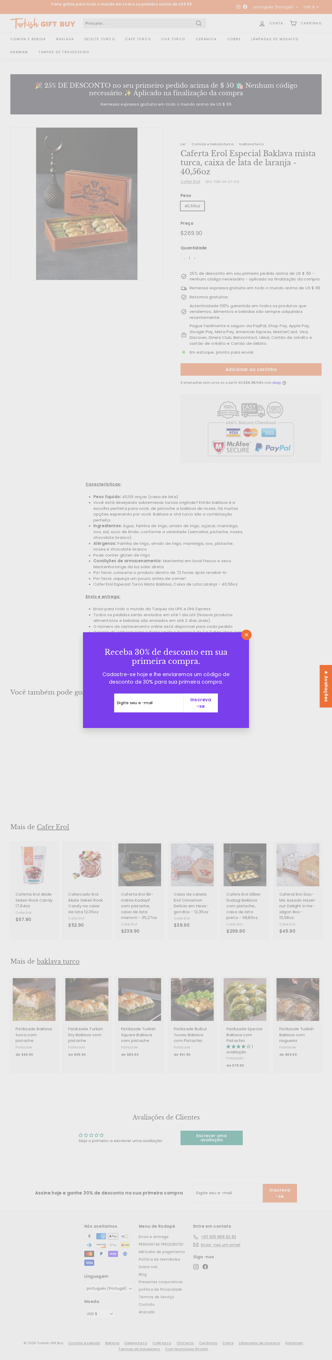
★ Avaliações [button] (326, 686)
